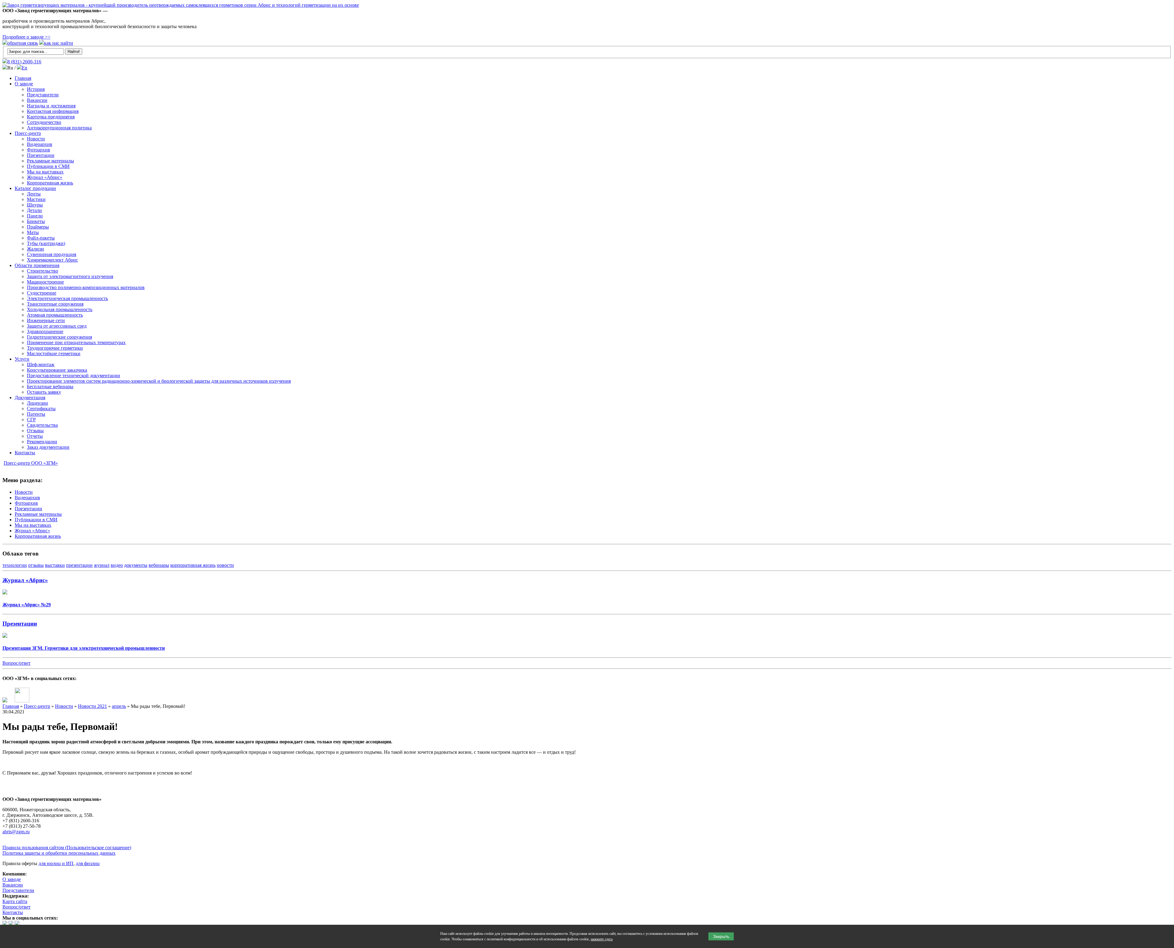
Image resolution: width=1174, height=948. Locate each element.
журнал (101, 565)
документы (135, 565)
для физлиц (88, 863)
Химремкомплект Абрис (52, 259)
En (24, 67)
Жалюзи (35, 248)
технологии (14, 565)
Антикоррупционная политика (59, 127)
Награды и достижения (51, 105)
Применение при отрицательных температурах (76, 342)
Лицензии (37, 403)
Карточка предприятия (51, 116)
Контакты (25, 452)
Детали (34, 210)
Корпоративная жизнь (50, 182)
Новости (36, 138)
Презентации (40, 155)
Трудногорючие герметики (55, 348)
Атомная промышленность (55, 315)
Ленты (34, 193)
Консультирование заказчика (57, 370)
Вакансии (37, 100)
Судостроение (41, 293)
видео (117, 565)
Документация (30, 397)
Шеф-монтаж (40, 364)
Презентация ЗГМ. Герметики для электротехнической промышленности (83, 648)
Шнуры (35, 204)
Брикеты (36, 221)
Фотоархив (38, 149)
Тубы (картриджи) (46, 243)
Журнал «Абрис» (44, 177)
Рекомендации (42, 441)
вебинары (159, 565)
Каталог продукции (35, 188)
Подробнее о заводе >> (26, 36)
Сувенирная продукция (51, 254)
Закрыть (721, 936)
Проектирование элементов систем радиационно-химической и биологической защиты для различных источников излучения (159, 381)
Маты (33, 232)
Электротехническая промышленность (67, 298)
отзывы (36, 565)
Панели (35, 215)
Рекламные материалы (50, 160)
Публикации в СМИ (48, 166)
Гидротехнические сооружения (59, 337)
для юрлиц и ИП (56, 863)
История (36, 89)
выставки (55, 565)
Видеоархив (39, 144)
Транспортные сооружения (55, 304)
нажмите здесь (602, 939)
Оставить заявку (44, 392)
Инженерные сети (46, 320)
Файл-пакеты (41, 237)
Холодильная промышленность (59, 309)
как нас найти (58, 43)
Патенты (36, 414)
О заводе (24, 83)
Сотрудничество (44, 122)
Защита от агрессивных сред (57, 326)
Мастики (36, 199)
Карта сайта (14, 901)
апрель (119, 706)
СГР (31, 419)
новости (225, 565)
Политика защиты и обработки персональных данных (59, 853)
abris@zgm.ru (16, 831)
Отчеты (35, 436)
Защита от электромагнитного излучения (70, 276)
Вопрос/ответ (16, 663)
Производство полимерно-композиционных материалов (86, 287)
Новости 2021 (92, 706)
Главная (23, 78)
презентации (79, 565)
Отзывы (35, 430)
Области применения (37, 265)
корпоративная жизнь (193, 565)
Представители (43, 94)
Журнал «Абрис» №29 (26, 604)
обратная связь (22, 43)
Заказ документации (48, 447)
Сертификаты (41, 408)
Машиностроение (45, 281)
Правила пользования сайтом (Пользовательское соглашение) (66, 847)
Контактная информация (53, 111)
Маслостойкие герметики (53, 353)
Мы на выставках (45, 171)
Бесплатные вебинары (50, 386)
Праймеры (38, 226)
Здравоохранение (45, 331)
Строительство (42, 270)
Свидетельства (42, 425)
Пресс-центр (28, 133)
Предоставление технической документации (73, 375)
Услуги (22, 359)
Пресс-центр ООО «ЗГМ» (31, 463)
